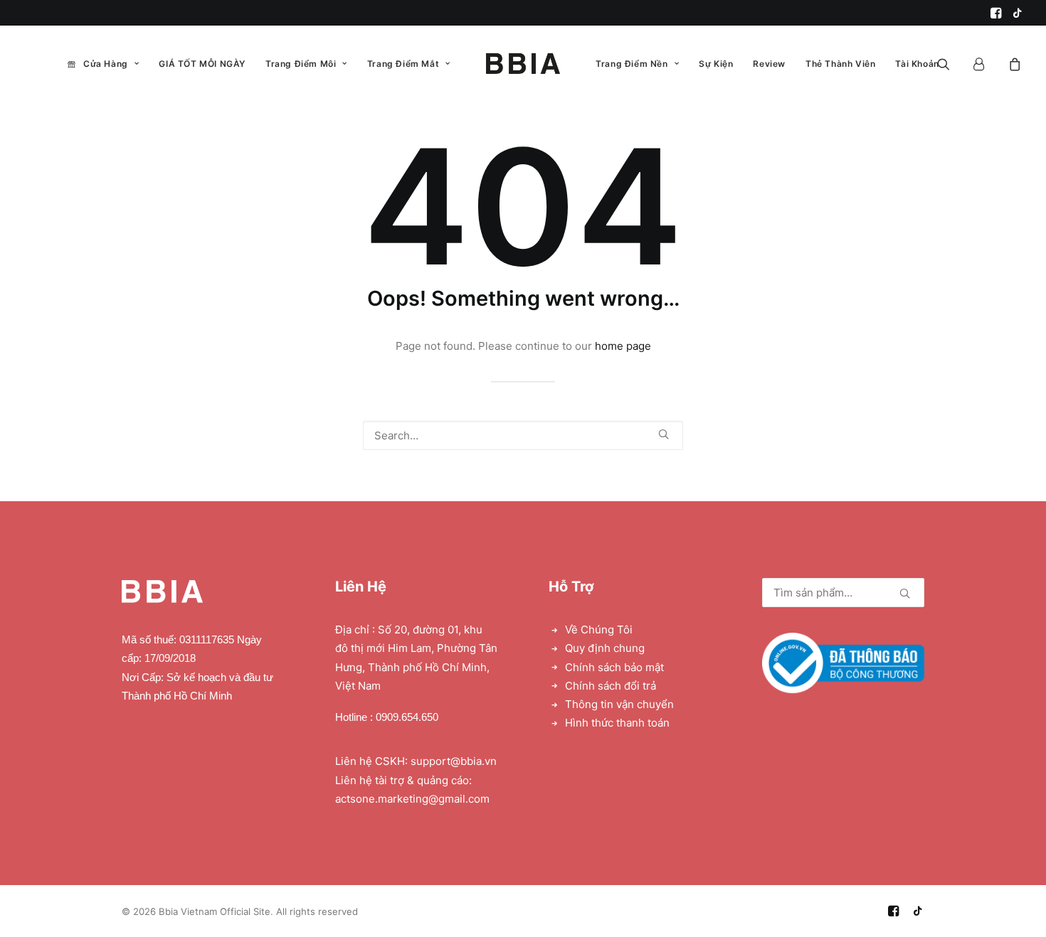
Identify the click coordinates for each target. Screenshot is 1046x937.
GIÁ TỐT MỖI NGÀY (202, 63)
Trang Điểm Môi (300, 63)
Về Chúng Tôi (599, 629)
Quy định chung (605, 648)
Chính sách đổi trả (610, 685)
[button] (996, 13)
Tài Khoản (917, 63)
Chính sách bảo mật (614, 667)
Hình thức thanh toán (617, 722)
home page (623, 346)
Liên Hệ (360, 586)
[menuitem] (996, 13)
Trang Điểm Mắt (403, 63)
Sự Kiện (716, 63)
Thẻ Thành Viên (840, 63)
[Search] (523, 435)
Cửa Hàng (105, 63)
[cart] (1013, 64)
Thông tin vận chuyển (619, 704)
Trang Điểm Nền (631, 63)
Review (769, 63)
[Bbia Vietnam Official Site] (523, 63)
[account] (985, 64)
